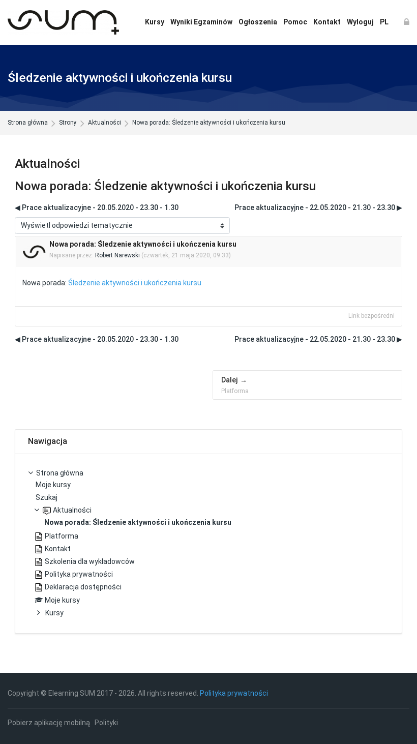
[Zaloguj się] (406, 22)
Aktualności (104, 123)
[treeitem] (208, 543)
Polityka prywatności (234, 693)
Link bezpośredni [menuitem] (371, 315)
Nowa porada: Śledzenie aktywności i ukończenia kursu (208, 123)
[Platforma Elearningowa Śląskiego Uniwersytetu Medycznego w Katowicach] (63, 22)
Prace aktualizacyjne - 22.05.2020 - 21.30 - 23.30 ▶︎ (318, 207)
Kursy (54, 613)
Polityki (106, 723)
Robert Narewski (117, 255)
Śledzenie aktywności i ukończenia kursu (134, 283)
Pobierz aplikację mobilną (49, 723)
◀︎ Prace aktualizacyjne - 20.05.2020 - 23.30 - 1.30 (96, 207)
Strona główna (28, 123)
